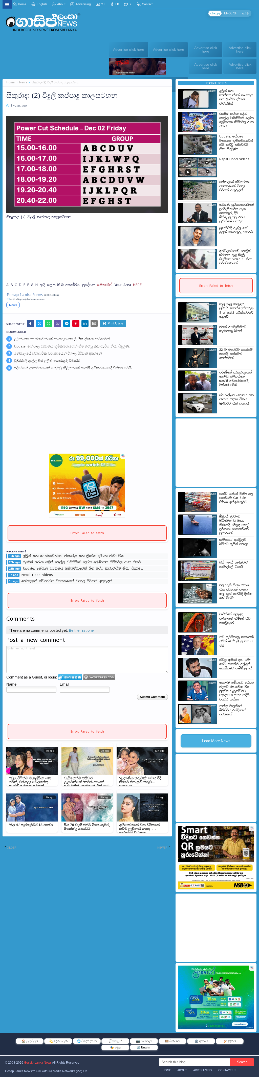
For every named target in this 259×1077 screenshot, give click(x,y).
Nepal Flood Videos (37, 575)
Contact (147, 4)
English (41, 4)
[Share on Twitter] (39, 323)
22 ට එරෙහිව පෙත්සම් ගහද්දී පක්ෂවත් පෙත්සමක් (235, 354)
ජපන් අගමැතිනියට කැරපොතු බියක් (232, 329)
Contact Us (227, 1070)
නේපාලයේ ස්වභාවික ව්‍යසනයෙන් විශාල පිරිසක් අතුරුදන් (58, 353)
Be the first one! (82, 630)
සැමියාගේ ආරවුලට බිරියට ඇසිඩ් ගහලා (233, 542)
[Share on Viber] (57, 323)
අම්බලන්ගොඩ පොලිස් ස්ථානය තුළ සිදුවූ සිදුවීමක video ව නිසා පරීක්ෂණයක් (235, 257)
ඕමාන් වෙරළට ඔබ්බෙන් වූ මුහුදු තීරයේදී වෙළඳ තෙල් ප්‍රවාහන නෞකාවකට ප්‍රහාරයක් (234, 524)
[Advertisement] (87, 259)
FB (117, 4)
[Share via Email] (94, 323)
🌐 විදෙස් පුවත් (87, 1041)
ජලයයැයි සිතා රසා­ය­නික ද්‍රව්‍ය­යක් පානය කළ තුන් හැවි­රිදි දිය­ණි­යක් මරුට (235, 591)
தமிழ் (245, 13)
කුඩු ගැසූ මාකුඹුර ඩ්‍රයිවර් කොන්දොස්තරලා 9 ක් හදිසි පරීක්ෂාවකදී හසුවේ (236, 310)
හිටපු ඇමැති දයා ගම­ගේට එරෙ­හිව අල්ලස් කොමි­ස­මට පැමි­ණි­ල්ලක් (235, 664)
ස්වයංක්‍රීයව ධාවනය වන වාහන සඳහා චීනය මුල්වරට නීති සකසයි (236, 399)
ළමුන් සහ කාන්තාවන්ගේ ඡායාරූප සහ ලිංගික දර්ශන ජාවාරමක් (62, 339)
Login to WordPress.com (99, 677)
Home (21, 4)
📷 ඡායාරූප (144, 1041)
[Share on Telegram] (66, 323)
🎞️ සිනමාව (172, 1041)
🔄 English (144, 1047)
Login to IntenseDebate (70, 677)
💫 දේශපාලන (58, 1041)
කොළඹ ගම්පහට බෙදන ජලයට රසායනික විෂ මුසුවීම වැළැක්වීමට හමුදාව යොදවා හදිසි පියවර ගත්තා (236, 691)
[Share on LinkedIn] (85, 323)
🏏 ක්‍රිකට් (230, 1041)
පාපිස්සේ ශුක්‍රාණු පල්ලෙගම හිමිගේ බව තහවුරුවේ (234, 618)
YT (102, 4)
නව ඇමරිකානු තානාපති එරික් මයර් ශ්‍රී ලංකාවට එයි (236, 641)
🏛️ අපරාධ (201, 1041)
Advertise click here (128, 50)
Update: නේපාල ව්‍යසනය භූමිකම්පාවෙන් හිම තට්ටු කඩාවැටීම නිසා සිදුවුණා (72, 346)
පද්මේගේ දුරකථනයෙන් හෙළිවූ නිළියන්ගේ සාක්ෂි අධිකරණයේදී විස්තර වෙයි (73, 368)
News (23, 82)
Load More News (216, 741)
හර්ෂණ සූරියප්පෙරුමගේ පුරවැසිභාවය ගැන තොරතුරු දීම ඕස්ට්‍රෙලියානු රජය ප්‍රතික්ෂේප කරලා (236, 213)
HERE (137, 285)
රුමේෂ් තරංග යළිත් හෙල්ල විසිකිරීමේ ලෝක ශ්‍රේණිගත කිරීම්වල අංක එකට (82, 562)
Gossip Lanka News (38, 1062)
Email (64, 684)
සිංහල (215, 13)
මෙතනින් (105, 285)
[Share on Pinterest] (75, 323)
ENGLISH (231, 13)
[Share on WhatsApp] (48, 323)
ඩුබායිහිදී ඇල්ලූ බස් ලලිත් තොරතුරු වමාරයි (47, 361)
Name (11, 684)
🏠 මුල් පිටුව (29, 1041)
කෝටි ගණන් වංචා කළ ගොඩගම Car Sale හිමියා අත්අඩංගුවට (236, 498)
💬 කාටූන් (115, 1041)
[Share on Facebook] (30, 323)
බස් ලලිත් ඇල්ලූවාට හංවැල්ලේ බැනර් (233, 564)
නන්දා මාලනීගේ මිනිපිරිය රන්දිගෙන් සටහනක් (232, 710)
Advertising (83, 4)
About (61, 4)
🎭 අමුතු (115, 1047)
